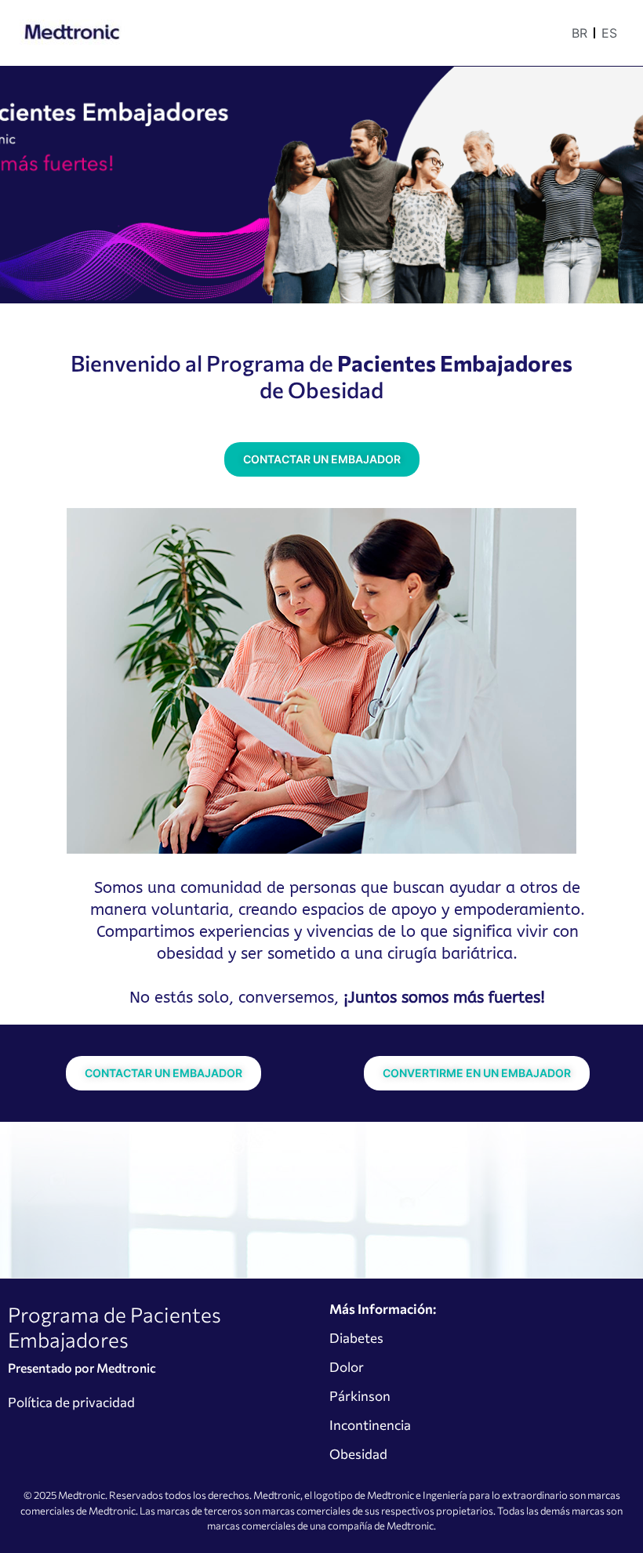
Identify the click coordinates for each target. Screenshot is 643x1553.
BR (579, 33)
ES (609, 33)
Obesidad (358, 1454)
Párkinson (360, 1396)
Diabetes (356, 1338)
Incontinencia (370, 1425)
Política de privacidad (71, 1402)
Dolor (346, 1367)
